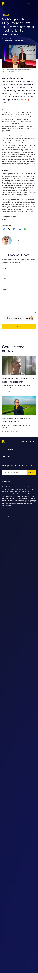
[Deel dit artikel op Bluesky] (4, 239)
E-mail (5, 288)
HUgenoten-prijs (26, 102)
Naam (4, 278)
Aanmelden (30, 479)
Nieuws (4, 229)
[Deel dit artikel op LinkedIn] (20, 239)
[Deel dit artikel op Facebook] (14, 239)
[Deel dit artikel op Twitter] (9, 239)
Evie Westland (19, 251)
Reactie (5, 299)
